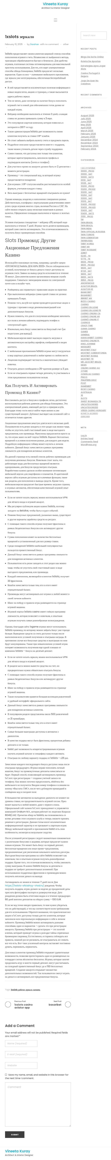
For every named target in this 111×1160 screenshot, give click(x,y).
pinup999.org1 (88, 380)
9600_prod (87, 261)
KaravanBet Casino (92, 337)
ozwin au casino (90, 374)
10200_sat (86, 192)
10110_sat (86, 180)
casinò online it (90, 319)
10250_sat (86, 195)
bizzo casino (88, 301)
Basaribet (86, 295)
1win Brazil (87, 225)
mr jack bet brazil (91, 361)
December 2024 (89, 139)
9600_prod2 (88, 265)
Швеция (85, 416)
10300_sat (86, 198)
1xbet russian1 (88, 249)
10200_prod (87, 186)
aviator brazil (89, 286)
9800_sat (86, 274)
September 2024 (89, 145)
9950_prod (87, 280)
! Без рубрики (88, 168)
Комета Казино (89, 413)
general (85, 334)
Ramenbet (86, 386)
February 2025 (88, 133)
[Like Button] (9, 47)
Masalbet (86, 346)
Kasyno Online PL (90, 340)
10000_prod (87, 171)
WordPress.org (88, 444)
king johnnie (88, 343)
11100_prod (87, 216)
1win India (86, 228)
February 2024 (88, 148)
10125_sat (86, 183)
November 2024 (89, 142)
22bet (84, 252)
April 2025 (86, 127)
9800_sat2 (87, 277)
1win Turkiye (87, 234)
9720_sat (86, 271)
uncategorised (89, 404)
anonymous (87, 283)
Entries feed (87, 438)
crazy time (87, 325)
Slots (84, 398)
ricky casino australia (88, 391)
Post (83, 383)
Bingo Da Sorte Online (92, 56)
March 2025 (87, 130)
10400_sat (86, 210)
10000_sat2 (87, 177)
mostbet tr (87, 358)
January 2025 (88, 136)
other (66, 44)
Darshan (34, 44)
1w (82, 219)
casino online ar (90, 316)
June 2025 (86, 121)
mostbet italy (88, 349)
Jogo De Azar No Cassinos (89, 82)
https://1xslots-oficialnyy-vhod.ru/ (24, 885)
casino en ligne (89, 307)
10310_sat (86, 201)
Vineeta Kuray (55, 4)
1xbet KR (85, 246)
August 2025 (87, 115)
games (84, 331)
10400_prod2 (88, 204)
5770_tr (85, 258)
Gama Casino (88, 328)
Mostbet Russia (89, 355)
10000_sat (86, 174)
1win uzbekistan (89, 237)
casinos (85, 322)
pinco (84, 377)
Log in (84, 435)
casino (85, 304)
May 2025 (86, 124)
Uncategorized (89, 407)
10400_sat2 (87, 213)
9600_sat (86, 268)
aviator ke (87, 289)
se (82, 395)
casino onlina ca (90, 313)
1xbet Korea (87, 243)
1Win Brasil (87, 222)
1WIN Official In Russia (93, 231)
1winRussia (87, 240)
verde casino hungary (93, 410)
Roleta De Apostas (91, 61)
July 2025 (86, 118)
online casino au (90, 368)
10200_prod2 (88, 189)
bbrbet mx (86, 298)
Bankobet (86, 292)
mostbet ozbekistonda (94, 352)
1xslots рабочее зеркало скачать (25, 989)
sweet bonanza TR (91, 401)
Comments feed (89, 441)
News (83, 365)
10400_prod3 (88, 207)
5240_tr (85, 255)
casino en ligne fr (91, 310)
